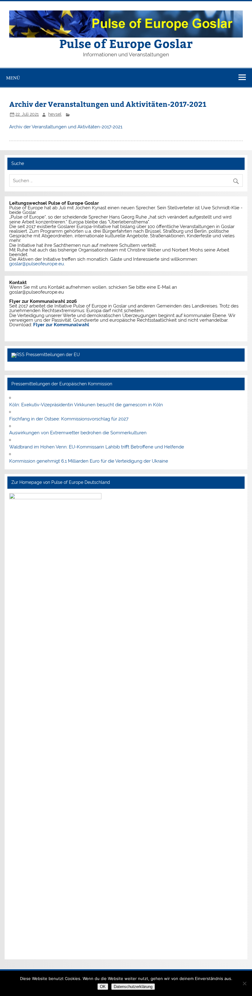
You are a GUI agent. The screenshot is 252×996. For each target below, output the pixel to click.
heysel (54, 114)
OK (103, 986)
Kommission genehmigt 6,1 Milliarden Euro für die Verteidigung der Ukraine (88, 461)
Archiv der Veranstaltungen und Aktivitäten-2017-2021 (65, 127)
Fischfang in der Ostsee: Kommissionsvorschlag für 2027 (68, 419)
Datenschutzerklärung (133, 986)
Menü (13, 77)
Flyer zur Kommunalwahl (61, 324)
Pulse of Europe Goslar (126, 43)
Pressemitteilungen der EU (53, 354)
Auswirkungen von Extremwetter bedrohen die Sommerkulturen (78, 433)
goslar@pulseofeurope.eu (36, 264)
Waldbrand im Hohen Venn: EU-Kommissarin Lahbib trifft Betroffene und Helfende (96, 447)
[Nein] (244, 983)
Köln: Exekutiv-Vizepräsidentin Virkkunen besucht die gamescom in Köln (86, 405)
